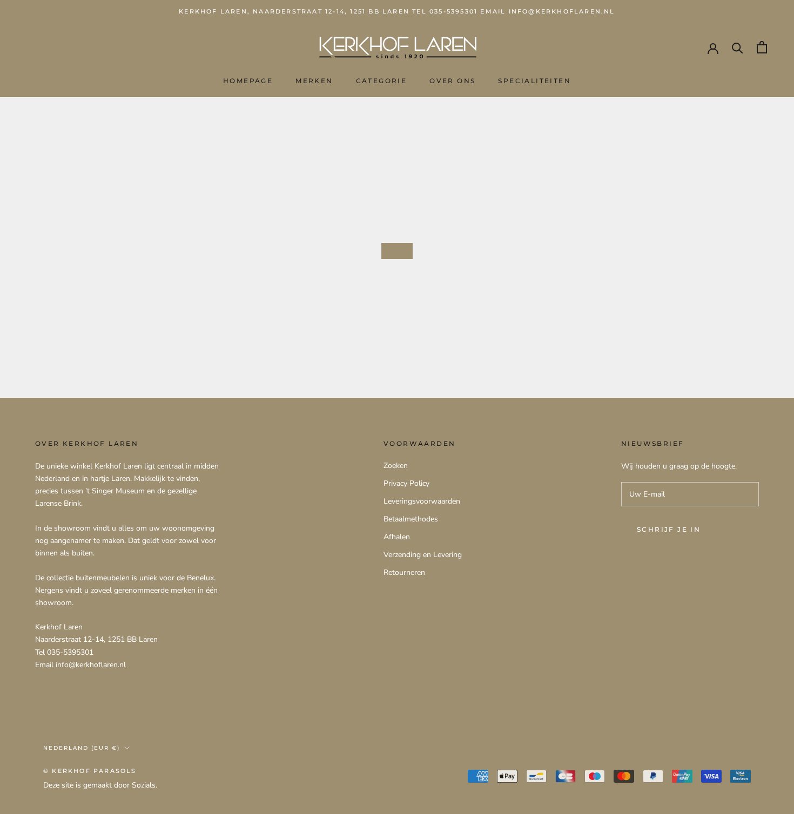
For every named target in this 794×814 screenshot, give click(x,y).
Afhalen (396, 537)
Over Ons (452, 81)
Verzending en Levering (422, 555)
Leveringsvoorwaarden (421, 501)
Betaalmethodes (410, 519)
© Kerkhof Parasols (90, 771)
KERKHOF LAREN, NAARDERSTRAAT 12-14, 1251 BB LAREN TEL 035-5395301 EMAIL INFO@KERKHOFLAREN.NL (397, 11)
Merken (314, 81)
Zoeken (395, 465)
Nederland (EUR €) (81, 747)
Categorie (381, 81)
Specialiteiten (534, 81)
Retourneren (404, 572)
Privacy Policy (406, 483)
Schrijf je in (669, 529)
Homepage (248, 81)
